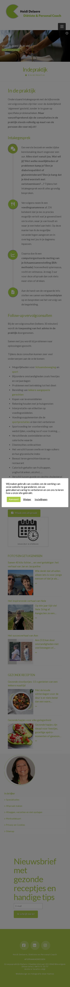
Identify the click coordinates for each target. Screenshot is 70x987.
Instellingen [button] (41, 499)
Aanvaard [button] (14, 499)
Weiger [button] (27, 499)
